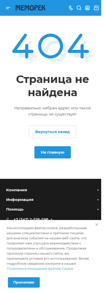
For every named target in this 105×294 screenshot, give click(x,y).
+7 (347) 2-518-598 (31, 219)
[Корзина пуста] (96, 8)
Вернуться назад (52, 131)
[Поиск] (78, 8)
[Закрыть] (96, 224)
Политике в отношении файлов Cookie (40, 269)
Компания (16, 189)
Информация (19, 199)
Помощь (14, 209)
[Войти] (87, 8)
